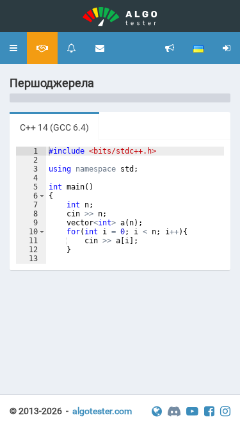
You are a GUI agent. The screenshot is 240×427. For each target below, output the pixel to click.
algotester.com (102, 411)
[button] (13, 48)
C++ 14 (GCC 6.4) (54, 127)
